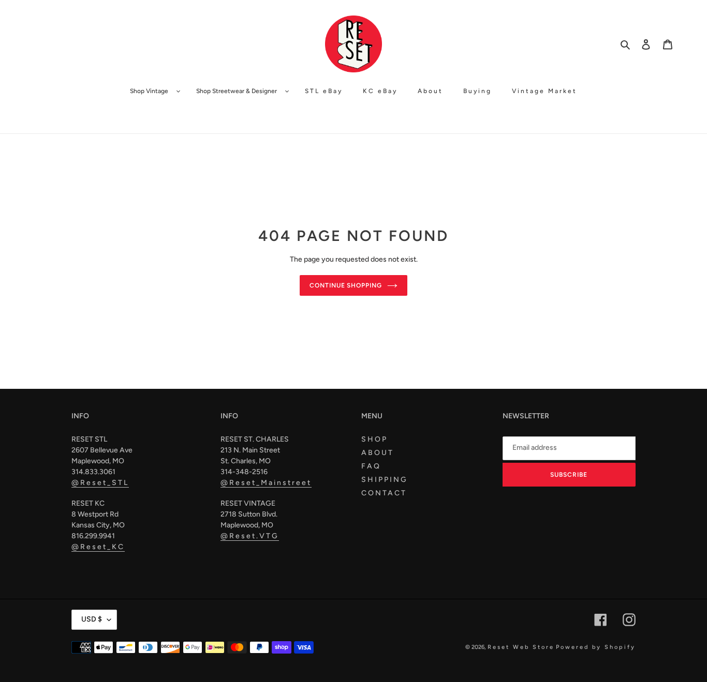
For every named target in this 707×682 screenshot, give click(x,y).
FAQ (371, 466)
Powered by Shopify (596, 647)
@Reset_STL (100, 482)
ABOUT (377, 452)
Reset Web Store (521, 647)
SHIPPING (384, 479)
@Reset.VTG (249, 536)
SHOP (374, 439)
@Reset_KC (98, 546)
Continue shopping (346, 285)
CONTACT (384, 493)
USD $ (91, 619)
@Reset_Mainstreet (266, 482)
